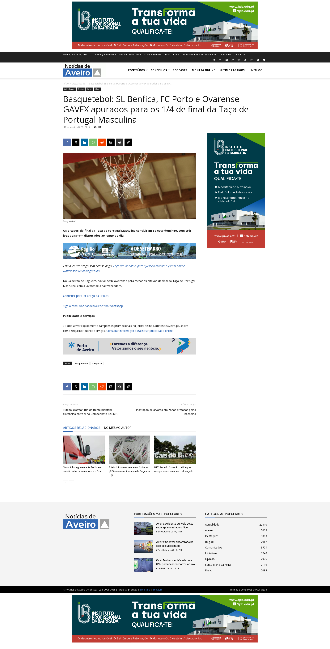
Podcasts (180, 70)
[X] (245, 59)
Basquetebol (81, 363)
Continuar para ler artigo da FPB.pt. (86, 296)
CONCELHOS (159, 70)
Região (80, 89)
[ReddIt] (102, 142)
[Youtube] (258, 59)
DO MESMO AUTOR (118, 428)
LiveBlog (255, 70)
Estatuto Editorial (153, 54)
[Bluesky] (264, 59)
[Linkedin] (84, 142)
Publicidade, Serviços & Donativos (200, 54)
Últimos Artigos (232, 70)
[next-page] (71, 482)
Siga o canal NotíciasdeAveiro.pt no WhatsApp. (93, 306)
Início (66, 83)
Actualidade (78, 83)
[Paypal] (232, 59)
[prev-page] (65, 482)
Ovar (97, 89)
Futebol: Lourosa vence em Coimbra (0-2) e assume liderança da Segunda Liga (129, 471)
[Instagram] (226, 59)
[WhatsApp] (251, 59)
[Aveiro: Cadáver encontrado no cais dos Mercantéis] (143, 546)
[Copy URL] (128, 142)
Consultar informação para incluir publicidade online (139, 331)
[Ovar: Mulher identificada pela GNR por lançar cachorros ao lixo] (143, 565)
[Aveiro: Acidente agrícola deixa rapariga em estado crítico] (143, 528)
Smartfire (145, 589)
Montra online (203, 70)
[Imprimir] (119, 142)
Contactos (240, 54)
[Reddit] (239, 59)
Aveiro (89, 89)
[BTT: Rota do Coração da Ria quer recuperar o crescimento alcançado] (175, 450)
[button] (214, 59)
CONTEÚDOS (136, 70)
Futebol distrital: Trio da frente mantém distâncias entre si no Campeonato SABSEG (90, 412)
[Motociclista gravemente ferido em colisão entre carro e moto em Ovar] (84, 450)
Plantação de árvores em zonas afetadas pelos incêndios (166, 412)
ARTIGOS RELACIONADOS (81, 428)
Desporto (97, 363)
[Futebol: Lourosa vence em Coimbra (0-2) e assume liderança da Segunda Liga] (129, 450)
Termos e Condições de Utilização (248, 589)
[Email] (111, 142)
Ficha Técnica (172, 54)
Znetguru (158, 589)
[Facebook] (220, 59)
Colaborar (226, 54)
